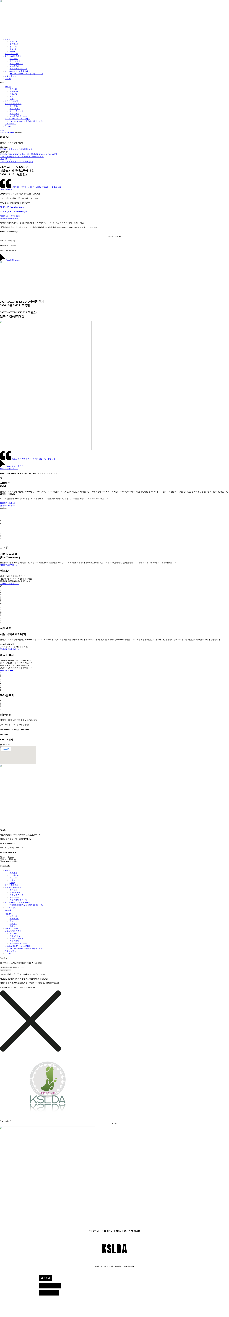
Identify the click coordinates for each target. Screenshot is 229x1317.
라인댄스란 (14, 44)
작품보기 (13, 49)
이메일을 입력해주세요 (10, 967)
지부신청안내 (5, 159)
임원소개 (13, 41)
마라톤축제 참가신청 (18, 69)
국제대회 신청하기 (108, 4)
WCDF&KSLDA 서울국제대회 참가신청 (26, 74)
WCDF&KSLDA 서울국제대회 (17, 71)
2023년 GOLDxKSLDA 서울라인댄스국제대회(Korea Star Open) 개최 (28, 154)
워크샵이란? (15, 61)
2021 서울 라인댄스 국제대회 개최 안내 (16, 162)
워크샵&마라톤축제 (13, 56)
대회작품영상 (10, 76)
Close (114, 1123)
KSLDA (8, 39)
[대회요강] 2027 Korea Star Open (13, 212)
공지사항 (13, 46)
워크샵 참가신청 (16, 64)
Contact (8, 79)
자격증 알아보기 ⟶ (8, 565)
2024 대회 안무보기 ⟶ (9, 584)
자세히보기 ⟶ (6, 670)
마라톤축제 (14, 66)
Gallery (12, 51)
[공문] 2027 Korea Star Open (12, 207)
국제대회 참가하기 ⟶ (9, 649)
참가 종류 (14, 59)
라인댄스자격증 (11, 54)
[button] (114, 83)
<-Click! (217, 4)
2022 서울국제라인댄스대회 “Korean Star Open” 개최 (22, 157)
